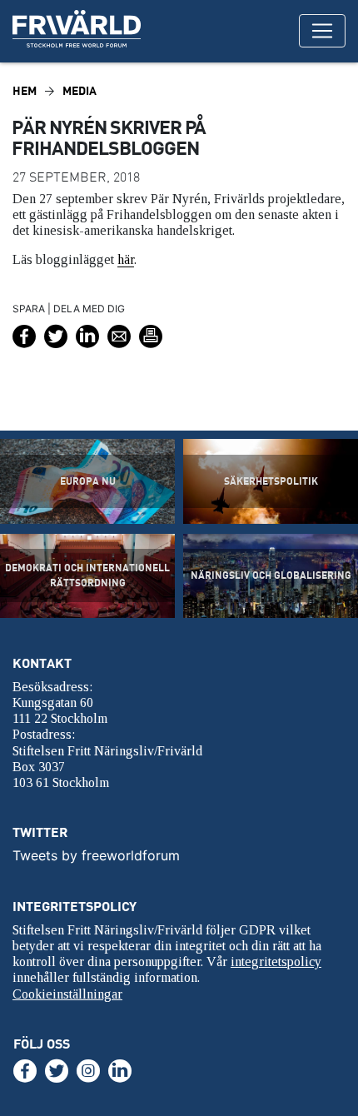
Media (79, 90)
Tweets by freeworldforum (96, 855)
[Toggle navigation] (322, 30)
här (125, 259)
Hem (24, 90)
